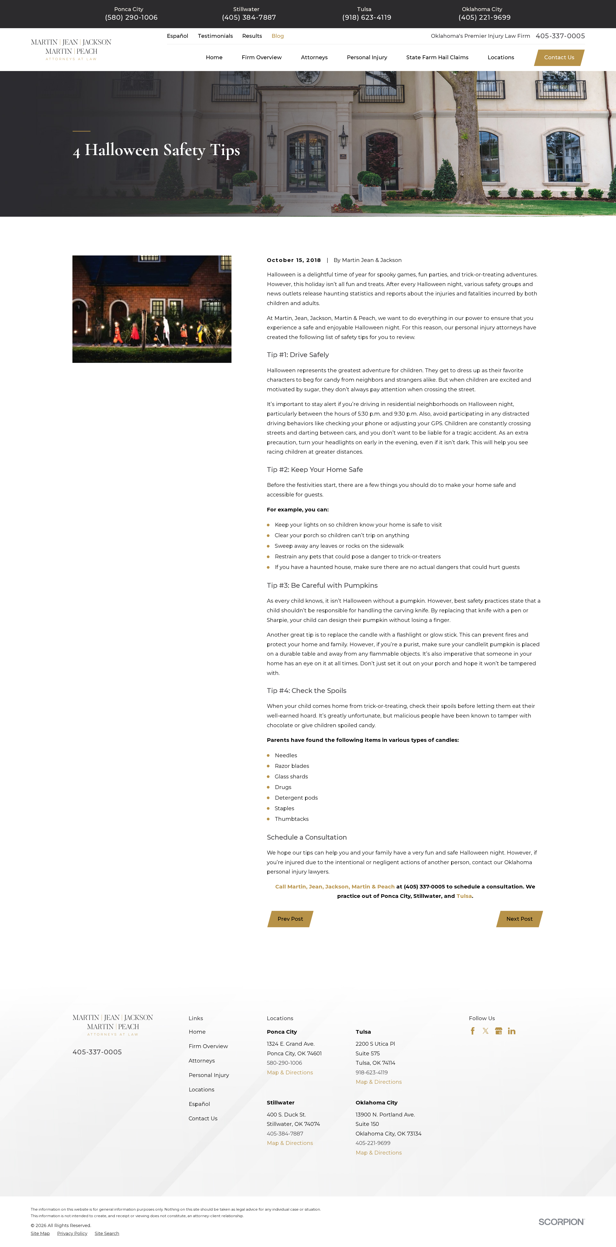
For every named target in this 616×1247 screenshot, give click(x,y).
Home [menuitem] (214, 57)
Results (252, 36)
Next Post (520, 919)
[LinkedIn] (511, 1031)
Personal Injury (209, 1075)
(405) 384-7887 (249, 17)
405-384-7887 (285, 1133)
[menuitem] (40, 1234)
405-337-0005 (560, 36)
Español (177, 36)
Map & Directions (290, 1072)
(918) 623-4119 (366, 17)
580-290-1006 (284, 1063)
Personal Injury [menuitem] (367, 57)
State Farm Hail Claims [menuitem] (437, 57)
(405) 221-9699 (484, 17)
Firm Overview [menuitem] (262, 57)
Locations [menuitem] (501, 57)
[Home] (71, 49)
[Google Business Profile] (498, 1031)
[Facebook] (472, 1031)
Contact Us (559, 57)
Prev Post (290, 919)
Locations (201, 1089)
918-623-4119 (372, 1072)
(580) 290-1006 (131, 17)
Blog (278, 36)
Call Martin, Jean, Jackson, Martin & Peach (335, 886)
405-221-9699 (373, 1143)
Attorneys (202, 1061)
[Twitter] (485, 1031)
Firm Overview (208, 1046)
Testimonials (215, 36)
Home (197, 1032)
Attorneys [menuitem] (314, 57)
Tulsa (464, 896)
